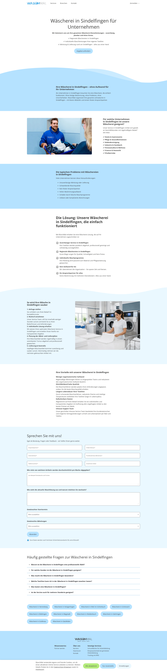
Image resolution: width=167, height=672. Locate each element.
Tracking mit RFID (93, 655)
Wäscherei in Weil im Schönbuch (93, 607)
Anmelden (133, 3)
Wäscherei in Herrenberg (38, 607)
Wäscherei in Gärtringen (112, 614)
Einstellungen (124, 666)
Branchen (63, 3)
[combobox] (112, 455)
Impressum (40, 669)
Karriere (76, 648)
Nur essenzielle (108, 666)
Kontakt (74, 3)
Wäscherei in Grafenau (37, 621)
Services (53, 3)
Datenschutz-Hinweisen (62, 667)
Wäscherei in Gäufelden (61, 621)
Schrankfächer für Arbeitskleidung (99, 648)
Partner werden (59, 648)
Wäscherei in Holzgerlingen (64, 607)
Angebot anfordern (83, 51)
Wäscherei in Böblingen (38, 614)
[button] (83, 564)
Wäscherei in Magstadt (62, 614)
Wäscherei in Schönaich (121, 607)
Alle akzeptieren (91, 666)
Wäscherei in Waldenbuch (86, 614)
